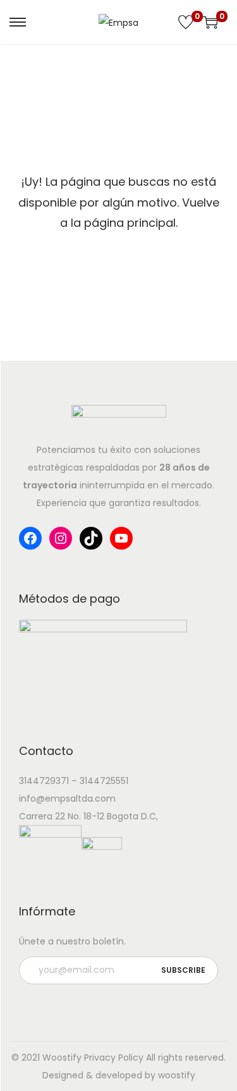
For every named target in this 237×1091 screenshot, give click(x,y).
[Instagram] (60, 538)
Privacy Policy (113, 1057)
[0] (185, 22)
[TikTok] (91, 538)
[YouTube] (121, 538)
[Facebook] (30, 538)
